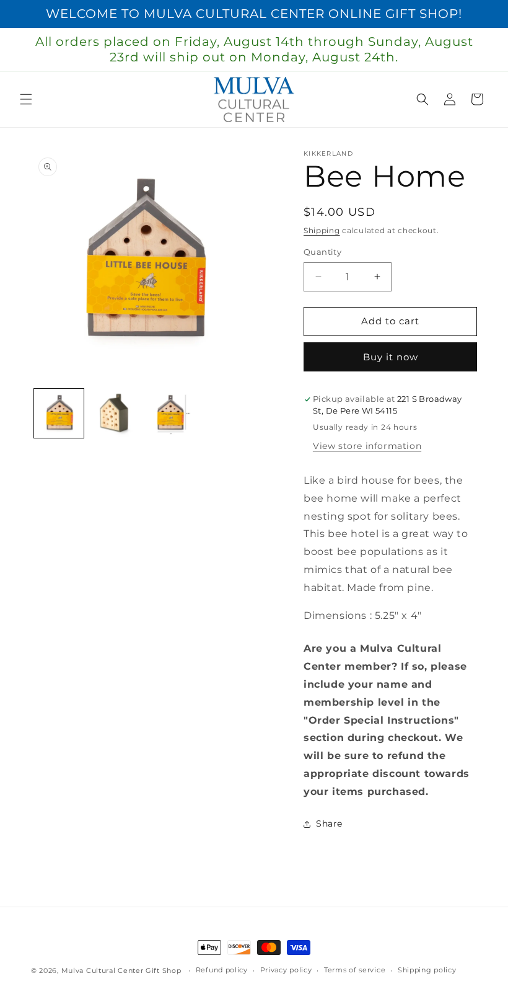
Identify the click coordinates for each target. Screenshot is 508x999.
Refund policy (222, 970)
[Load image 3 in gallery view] (170, 413)
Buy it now (390, 357)
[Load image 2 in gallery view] (114, 413)
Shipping (322, 230)
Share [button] (329, 823)
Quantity (322, 252)
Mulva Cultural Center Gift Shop (121, 970)
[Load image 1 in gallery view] (59, 413)
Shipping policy (427, 970)
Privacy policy (286, 970)
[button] (26, 99)
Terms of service (354, 970)
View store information (367, 445)
